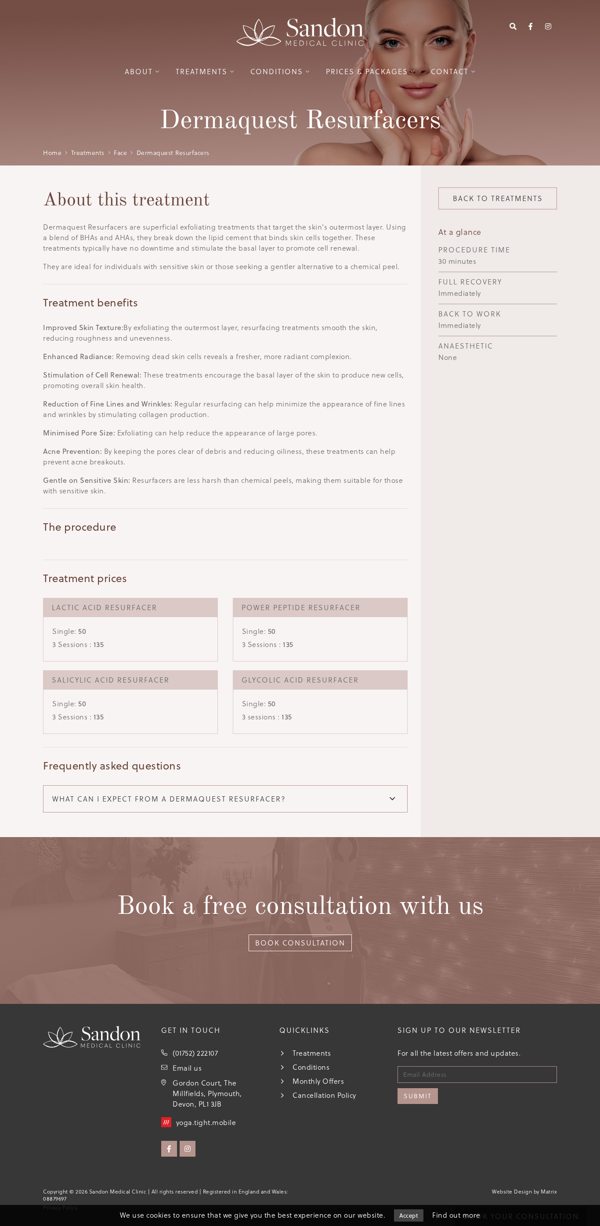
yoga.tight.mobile (206, 1122)
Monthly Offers (318, 1081)
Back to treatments (498, 198)
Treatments (202, 71)
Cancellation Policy (324, 1095)
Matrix (549, 1191)
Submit (418, 1096)
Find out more (456, 1215)
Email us (187, 1068)
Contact (450, 71)
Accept (408, 1215)
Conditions (276, 71)
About (139, 71)
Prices (367, 71)
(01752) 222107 (195, 1053)
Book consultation (300, 943)
